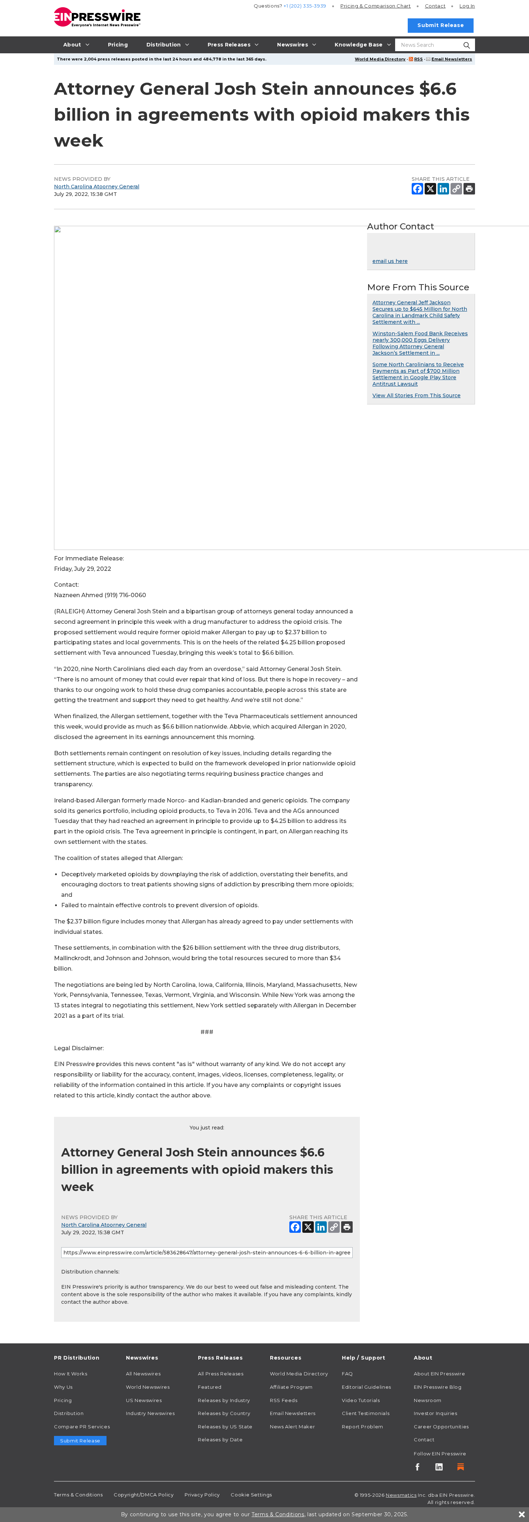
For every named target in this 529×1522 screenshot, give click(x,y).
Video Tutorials (361, 1400)
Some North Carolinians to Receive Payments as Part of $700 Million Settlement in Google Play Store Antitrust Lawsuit (418, 374)
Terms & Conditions (78, 1495)
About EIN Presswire (439, 1373)
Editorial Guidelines (366, 1387)
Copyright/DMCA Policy (143, 1495)
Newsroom (428, 1400)
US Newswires (144, 1400)
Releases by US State (225, 1426)
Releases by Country (224, 1413)
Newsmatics (401, 1495)
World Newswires (148, 1387)
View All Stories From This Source (416, 395)
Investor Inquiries (435, 1413)
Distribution (69, 1413)
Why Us (63, 1387)
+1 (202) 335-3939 (305, 6)
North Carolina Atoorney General (96, 186)
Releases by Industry (224, 1400)
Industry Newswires (150, 1413)
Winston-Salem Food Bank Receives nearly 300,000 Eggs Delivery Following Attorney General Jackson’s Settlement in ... (420, 343)
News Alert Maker (292, 1426)
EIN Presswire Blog (438, 1387)
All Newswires (143, 1373)
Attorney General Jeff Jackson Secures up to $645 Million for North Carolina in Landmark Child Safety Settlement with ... (419, 312)
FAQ (347, 1373)
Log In (467, 6)
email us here (390, 261)
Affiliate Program (291, 1387)
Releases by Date (220, 1439)
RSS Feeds (284, 1400)
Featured (210, 1387)
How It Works (70, 1373)
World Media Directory (380, 59)
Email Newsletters (451, 59)
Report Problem (362, 1426)
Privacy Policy (202, 1495)
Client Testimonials (365, 1413)
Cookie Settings (251, 1495)
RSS (418, 59)
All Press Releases (221, 1373)
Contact (435, 6)
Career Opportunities (441, 1426)
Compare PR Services (82, 1426)
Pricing (375, 6)
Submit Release (440, 25)
